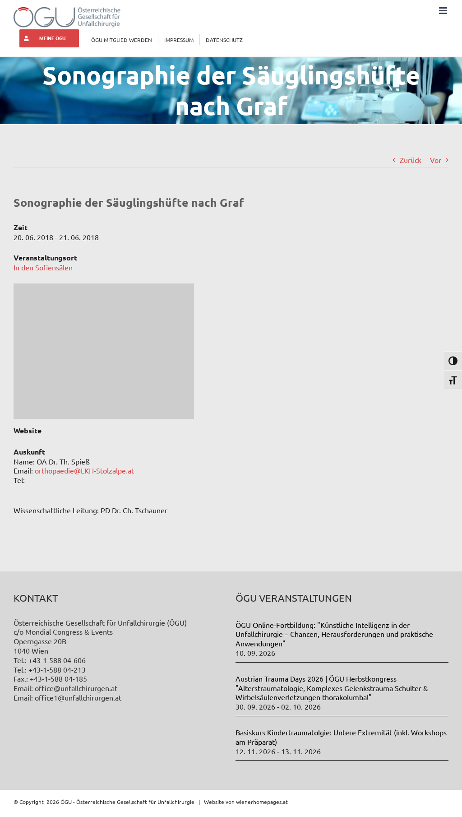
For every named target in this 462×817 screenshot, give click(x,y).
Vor (435, 159)
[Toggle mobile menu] (443, 10)
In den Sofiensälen (43, 267)
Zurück (410, 159)
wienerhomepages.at (262, 801)
